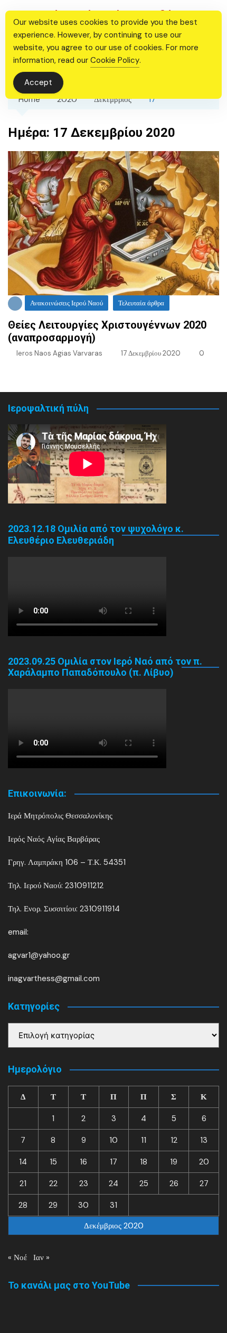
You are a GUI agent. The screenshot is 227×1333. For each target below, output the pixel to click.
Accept (38, 82)
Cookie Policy (114, 60)
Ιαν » (41, 1257)
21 (23, 1183)
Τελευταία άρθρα (141, 303)
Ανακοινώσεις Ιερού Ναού (66, 303)
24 (113, 1183)
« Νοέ (17, 1257)
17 (113, 1162)
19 (173, 1162)
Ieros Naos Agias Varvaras (59, 353)
